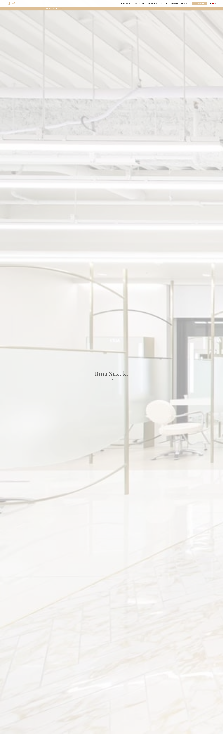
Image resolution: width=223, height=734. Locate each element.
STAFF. (52, 8)
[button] (214, 3)
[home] (11, 3)
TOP (47, 8)
